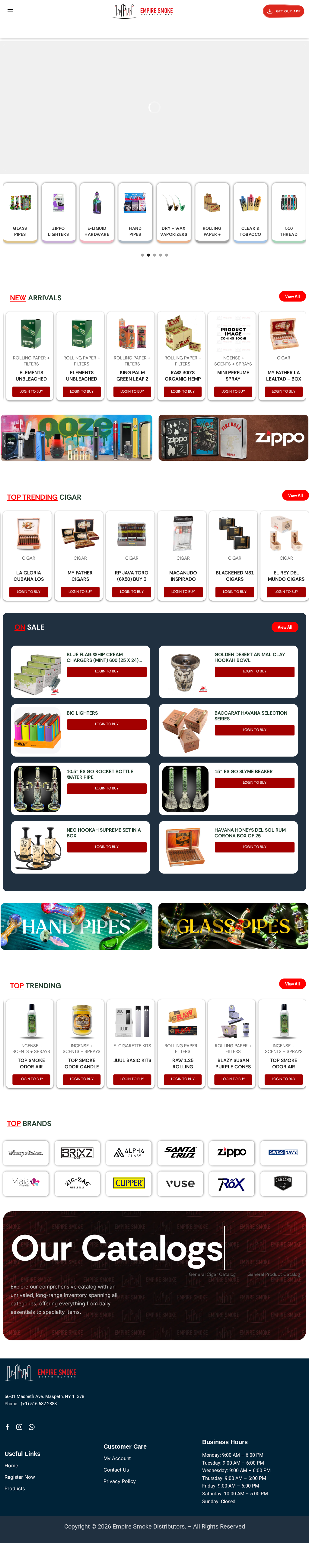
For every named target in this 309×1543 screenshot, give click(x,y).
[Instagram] (19, 1427)
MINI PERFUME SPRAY (233, 375)
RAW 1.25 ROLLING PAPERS (182, 1066)
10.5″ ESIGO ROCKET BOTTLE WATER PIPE (100, 774)
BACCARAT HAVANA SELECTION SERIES (251, 716)
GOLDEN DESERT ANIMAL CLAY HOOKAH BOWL (250, 657)
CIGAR (283, 358)
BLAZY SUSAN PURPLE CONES (233, 1063)
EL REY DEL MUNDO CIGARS (286, 576)
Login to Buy (31, 391)
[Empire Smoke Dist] (42, 1372)
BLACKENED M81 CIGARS (235, 576)
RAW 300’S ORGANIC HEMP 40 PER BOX (183, 378)
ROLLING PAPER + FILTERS (31, 361)
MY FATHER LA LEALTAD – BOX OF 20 (283, 378)
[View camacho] (283, 1182)
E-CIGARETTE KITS (132, 1046)
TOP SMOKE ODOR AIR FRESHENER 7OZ (31, 1066)
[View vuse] (180, 1183)
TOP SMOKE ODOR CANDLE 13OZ (82, 1066)
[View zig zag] (77, 1182)
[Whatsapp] (31, 1427)
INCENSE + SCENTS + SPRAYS (233, 361)
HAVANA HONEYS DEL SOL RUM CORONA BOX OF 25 (250, 833)
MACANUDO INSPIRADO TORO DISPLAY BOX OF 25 (183, 582)
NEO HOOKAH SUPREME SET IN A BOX (104, 833)
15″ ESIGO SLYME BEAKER (244, 771)
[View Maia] (25, 1182)
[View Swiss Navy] (283, 1152)
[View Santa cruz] (180, 1152)
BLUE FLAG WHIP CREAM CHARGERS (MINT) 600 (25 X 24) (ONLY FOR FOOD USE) (103, 657)
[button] (10, 11)
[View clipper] (129, 1182)
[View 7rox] (232, 1183)
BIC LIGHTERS (82, 713)
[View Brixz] (77, 1153)
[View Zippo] (232, 1152)
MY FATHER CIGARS (80, 576)
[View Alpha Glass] (129, 1152)
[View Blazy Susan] (26, 1153)
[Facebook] (7, 1427)
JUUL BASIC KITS (132, 1060)
